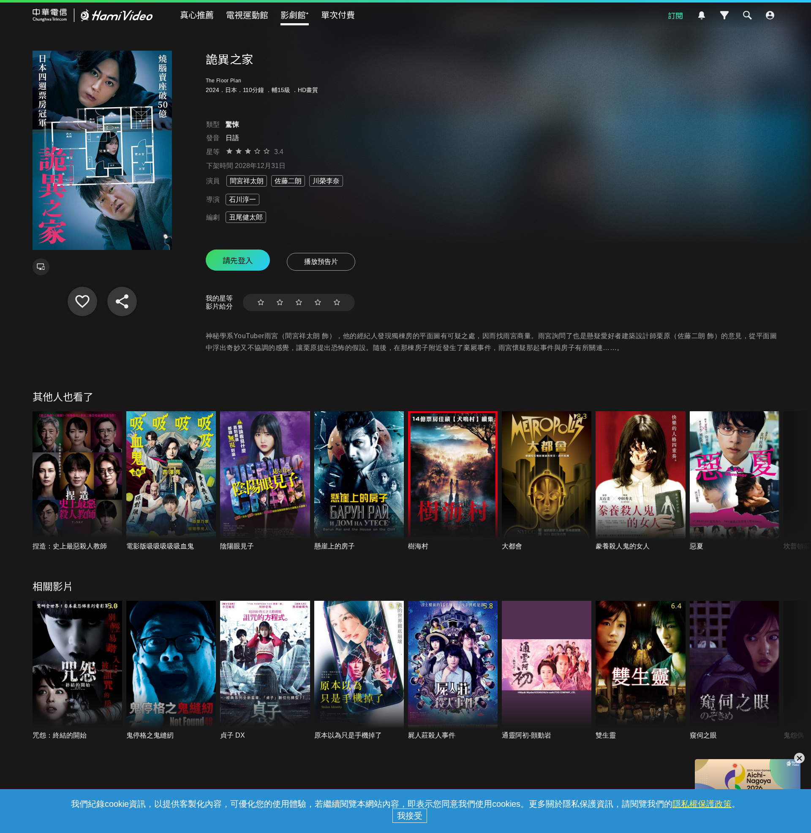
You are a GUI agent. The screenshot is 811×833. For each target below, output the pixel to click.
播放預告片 (321, 261)
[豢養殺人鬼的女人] (640, 481)
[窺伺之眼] (734, 671)
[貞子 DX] (265, 671)
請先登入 (238, 260)
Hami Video (93, 15)
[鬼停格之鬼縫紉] (171, 671)
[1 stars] (260, 302)
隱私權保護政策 (702, 804)
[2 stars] (279, 302)
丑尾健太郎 (246, 217)
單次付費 (338, 14)
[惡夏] (734, 481)
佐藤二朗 (288, 181)
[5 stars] (336, 302)
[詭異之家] (82, 301)
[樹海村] (453, 481)
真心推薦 (197, 14)
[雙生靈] (640, 671)
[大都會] (546, 481)
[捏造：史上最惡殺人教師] (77, 481)
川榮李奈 (326, 181)
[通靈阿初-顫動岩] (546, 671)
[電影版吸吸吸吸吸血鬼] (171, 481)
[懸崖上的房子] (359, 481)
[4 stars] (317, 302)
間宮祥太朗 (247, 181)
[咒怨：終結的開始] (77, 671)
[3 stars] (298, 302)
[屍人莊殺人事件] (453, 671)
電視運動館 (247, 14)
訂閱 (675, 15)
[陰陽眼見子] (265, 481)
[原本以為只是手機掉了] (359, 671)
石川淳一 (242, 199)
